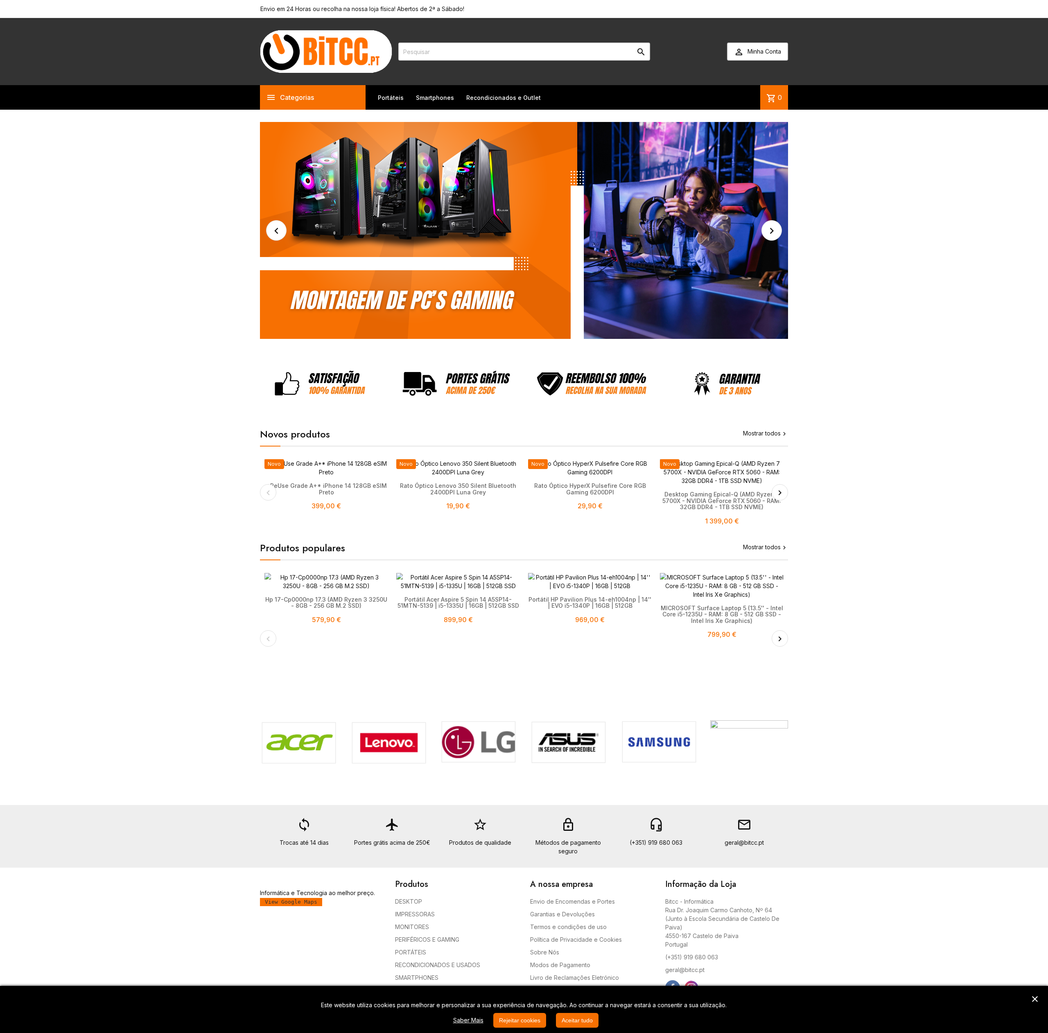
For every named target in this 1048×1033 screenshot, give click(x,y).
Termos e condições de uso (568, 926)
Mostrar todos (765, 433)
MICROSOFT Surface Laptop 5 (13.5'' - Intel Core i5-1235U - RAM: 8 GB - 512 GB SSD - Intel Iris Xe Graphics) (722, 614)
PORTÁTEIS (410, 952)
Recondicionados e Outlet (503, 97)
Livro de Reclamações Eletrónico (574, 977)
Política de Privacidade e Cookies (576, 939)
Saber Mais (468, 1020)
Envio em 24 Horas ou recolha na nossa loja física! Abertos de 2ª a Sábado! (362, 8)
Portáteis (391, 97)
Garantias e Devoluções (562, 914)
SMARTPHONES (416, 977)
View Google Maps (291, 902)
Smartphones (435, 97)
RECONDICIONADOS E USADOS (437, 964)
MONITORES (412, 926)
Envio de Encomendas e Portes (572, 901)
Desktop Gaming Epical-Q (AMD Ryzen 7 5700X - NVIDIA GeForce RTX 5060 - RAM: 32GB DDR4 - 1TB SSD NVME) (721, 500)
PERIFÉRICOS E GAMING (427, 939)
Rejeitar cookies (519, 1020)
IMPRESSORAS (415, 914)
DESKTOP (408, 901)
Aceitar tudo (577, 1020)
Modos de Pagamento (560, 964)
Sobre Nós (544, 952)
